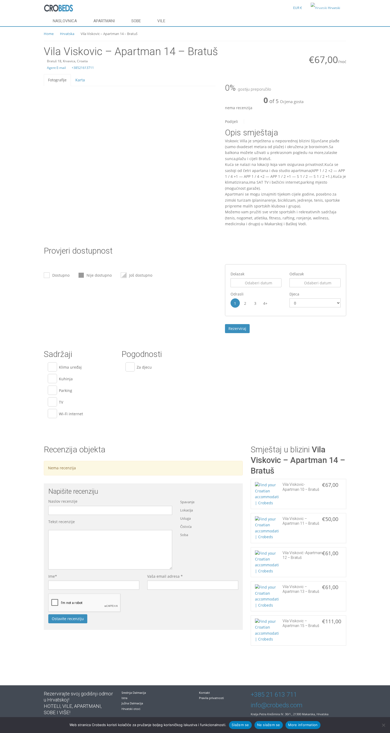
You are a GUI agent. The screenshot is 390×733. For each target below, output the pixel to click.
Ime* (52, 576)
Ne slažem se (268, 725)
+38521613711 (82, 67)
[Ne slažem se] (383, 725)
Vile (161, 21)
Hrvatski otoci (131, 709)
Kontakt (204, 693)
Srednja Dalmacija (134, 693)
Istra (124, 698)
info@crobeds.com (276, 705)
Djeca (294, 294)
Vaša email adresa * (165, 576)
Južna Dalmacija (132, 703)
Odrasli (237, 294)
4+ (265, 303)
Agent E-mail (56, 67)
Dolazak (237, 273)
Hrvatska (67, 33)
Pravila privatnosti (211, 698)
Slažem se (240, 725)
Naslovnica (65, 21)
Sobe (136, 21)
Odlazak (296, 273)
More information (303, 725)
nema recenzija (238, 107)
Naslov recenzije (62, 501)
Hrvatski (334, 8)
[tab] (57, 80)
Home (49, 33)
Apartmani (104, 21)
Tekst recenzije (61, 521)
